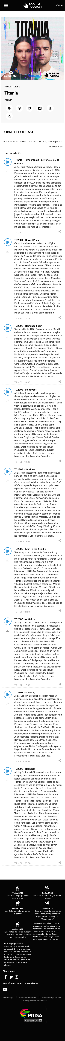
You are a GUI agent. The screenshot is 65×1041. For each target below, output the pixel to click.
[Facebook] (5, 977)
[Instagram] (16, 977)
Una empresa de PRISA (32, 1013)
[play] (8, 162)
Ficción (8, 87)
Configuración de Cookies (35, 1001)
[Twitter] (11, 977)
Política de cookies (27, 997)
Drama (17, 87)
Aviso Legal (8, 997)
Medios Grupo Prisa (32, 1021)
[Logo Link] (32, 5)
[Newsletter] (32, 989)
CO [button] (58, 5)
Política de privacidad (52, 997)
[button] (6, 5)
